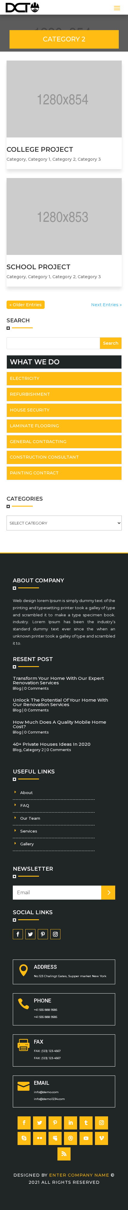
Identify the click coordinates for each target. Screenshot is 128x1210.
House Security (29, 410)
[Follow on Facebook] (18, 934)
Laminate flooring (34, 425)
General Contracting (38, 441)
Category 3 (89, 159)
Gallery (27, 843)
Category (16, 159)
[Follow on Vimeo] (101, 1138)
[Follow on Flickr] (39, 1138)
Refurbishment (30, 394)
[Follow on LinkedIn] (70, 1122)
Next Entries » (106, 304)
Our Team (30, 818)
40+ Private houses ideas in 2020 (51, 744)
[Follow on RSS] (64, 1154)
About (26, 792)
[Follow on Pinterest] (43, 934)
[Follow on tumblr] (86, 1122)
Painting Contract (34, 473)
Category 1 (39, 159)
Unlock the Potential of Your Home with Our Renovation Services (60, 702)
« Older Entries (26, 304)
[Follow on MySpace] (55, 1138)
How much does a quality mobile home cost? (59, 724)
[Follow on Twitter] (30, 934)
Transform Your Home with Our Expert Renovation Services (58, 680)
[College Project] (64, 99)
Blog (17, 688)
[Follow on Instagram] (55, 934)
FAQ (24, 805)
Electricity (24, 378)
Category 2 (64, 159)
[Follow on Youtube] (86, 1138)
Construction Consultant (44, 457)
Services (28, 831)
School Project (39, 267)
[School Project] (64, 216)
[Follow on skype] (24, 1138)
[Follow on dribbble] (70, 1138)
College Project (40, 150)
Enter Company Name (80, 1175)
